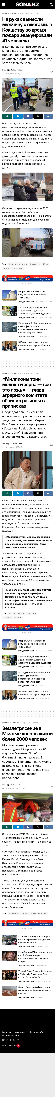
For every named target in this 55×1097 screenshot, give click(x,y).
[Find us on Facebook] (10, 1040)
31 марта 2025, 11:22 (15, 447)
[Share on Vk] (48, 116)
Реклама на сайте (11, 1035)
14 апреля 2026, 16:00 (44, 946)
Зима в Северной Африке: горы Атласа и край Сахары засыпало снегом (34, 990)
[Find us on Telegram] (3, 1040)
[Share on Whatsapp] (7, 116)
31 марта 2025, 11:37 (15, 73)
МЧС (45, 264)
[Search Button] (51, 4)
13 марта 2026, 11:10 (43, 997)
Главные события (12, 617)
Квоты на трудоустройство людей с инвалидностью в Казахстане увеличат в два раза (34, 310)
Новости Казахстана (30, 13)
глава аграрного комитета (22, 613)
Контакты (6, 1032)
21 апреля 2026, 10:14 (43, 336)
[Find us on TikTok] (18, 1040)
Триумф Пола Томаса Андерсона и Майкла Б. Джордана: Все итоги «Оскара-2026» (35, 974)
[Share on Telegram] (18, 116)
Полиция (17, 268)
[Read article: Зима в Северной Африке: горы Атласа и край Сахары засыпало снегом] (9, 991)
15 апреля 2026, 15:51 (43, 349)
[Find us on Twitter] (14, 1040)
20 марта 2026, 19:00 (44, 965)
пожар (7, 268)
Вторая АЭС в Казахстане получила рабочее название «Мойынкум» (32, 294)
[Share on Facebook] (28, 116)
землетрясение (38, 913)
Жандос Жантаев (12, 70)
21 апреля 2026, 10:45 (44, 317)
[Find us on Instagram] (7, 1040)
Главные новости (18, 264)
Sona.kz (12, 1046)
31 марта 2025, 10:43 (15, 788)
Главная (5, 13)
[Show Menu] (3, 4)
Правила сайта (36, 1032)
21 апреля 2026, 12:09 (44, 302)
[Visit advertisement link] (27, 278)
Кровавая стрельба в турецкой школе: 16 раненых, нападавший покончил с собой (34, 939)
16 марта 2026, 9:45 (43, 981)
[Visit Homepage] (27, 4)
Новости (15, 13)
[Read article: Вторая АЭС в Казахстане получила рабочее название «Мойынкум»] (9, 295)
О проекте (20, 1032)
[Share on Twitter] (38, 116)
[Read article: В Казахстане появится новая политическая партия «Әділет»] (9, 346)
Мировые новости (30, 723)
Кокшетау (35, 264)
